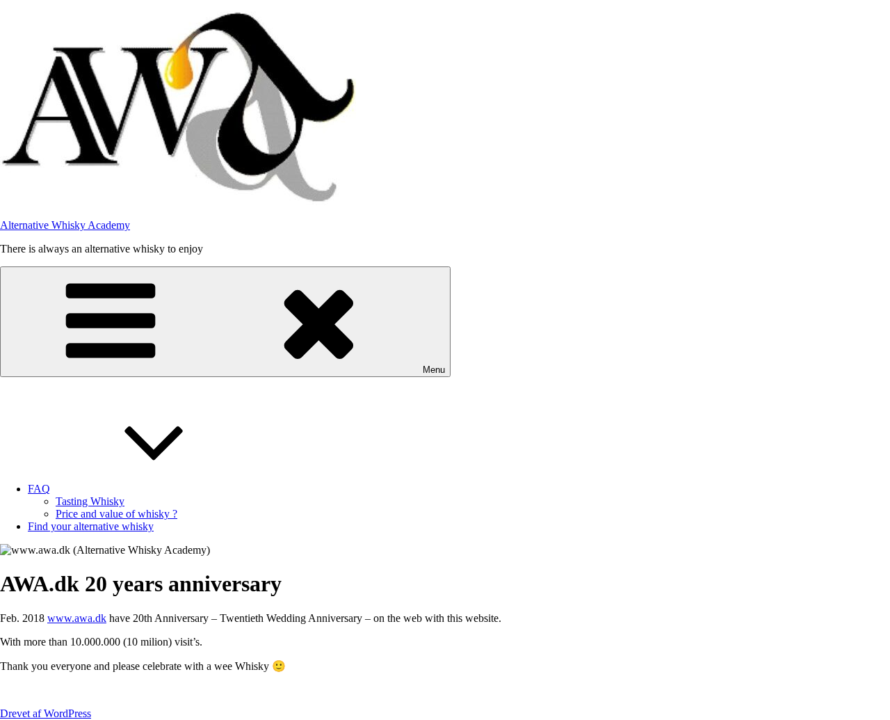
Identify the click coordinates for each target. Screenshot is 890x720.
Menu (434, 370)
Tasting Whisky (90, 501)
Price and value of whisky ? (116, 514)
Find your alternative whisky (91, 526)
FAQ (39, 489)
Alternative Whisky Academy (65, 225)
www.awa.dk (76, 618)
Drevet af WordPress (45, 713)
